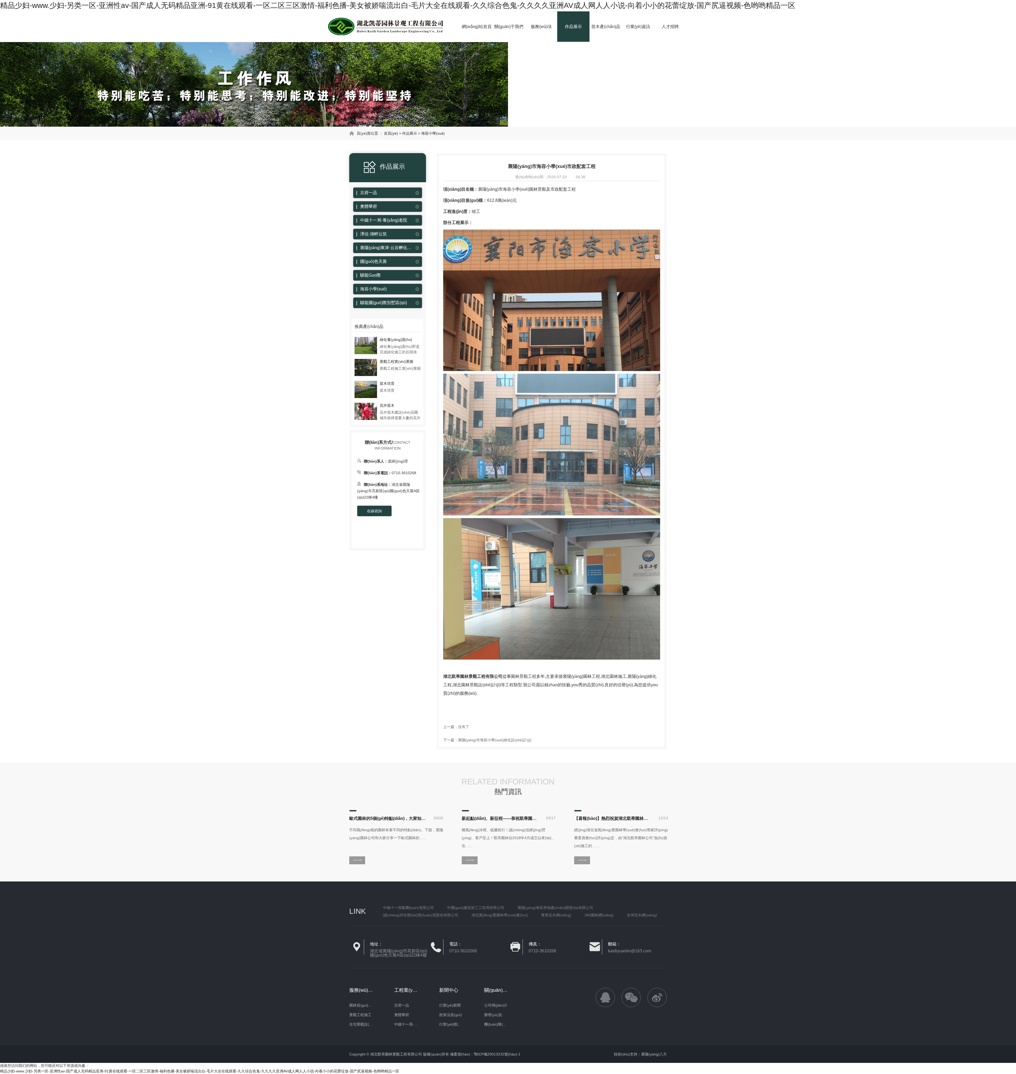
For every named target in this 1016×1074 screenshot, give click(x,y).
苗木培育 (387, 383)
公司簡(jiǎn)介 (495, 1005)
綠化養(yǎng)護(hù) (396, 339)
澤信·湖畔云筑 (373, 234)
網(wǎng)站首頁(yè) (477, 33)
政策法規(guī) (450, 1015)
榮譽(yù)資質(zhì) (496, 1015)
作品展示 (573, 26)
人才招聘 (670, 26)
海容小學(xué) (433, 133)
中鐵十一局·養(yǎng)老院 (383, 220)
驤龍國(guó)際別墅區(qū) (383, 302)
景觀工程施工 (360, 1015)
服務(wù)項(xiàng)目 (541, 33)
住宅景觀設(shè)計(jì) (361, 1024)
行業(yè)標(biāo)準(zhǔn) (451, 1024)
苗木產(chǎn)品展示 (605, 33)
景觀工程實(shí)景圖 (396, 361)
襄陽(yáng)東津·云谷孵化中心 (386, 247)
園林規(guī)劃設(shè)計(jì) (361, 1005)
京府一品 (368, 192)
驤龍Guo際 (370, 275)
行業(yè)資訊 (638, 26)
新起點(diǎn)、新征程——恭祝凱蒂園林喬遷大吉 (500, 818)
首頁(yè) (391, 133)
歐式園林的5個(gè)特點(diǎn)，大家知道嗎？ (387, 818)
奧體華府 (368, 206)
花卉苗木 (387, 405)
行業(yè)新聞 (450, 1005)
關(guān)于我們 (508, 26)
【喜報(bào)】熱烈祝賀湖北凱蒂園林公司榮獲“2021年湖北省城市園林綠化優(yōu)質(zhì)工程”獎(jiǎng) (612, 818)
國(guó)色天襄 (373, 261)
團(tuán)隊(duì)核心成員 (496, 1024)
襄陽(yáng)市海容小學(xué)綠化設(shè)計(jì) (495, 740)
